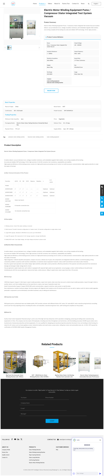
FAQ (57, 449)
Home (35, 3)
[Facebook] (12, 439)
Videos (50, 3)
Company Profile (6, 449)
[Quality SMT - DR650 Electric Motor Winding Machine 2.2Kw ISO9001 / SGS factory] (39, 362)
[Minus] (100, 440)
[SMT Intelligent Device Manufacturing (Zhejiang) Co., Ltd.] (11, 3)
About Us (57, 3)
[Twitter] (21, 439)
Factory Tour (66, 3)
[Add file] (74, 473)
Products (42, 3)
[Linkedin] (18, 439)
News (83, 3)
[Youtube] (15, 439)
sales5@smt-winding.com (66, 439)
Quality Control (5, 454)
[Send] (100, 473)
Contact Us (75, 3)
